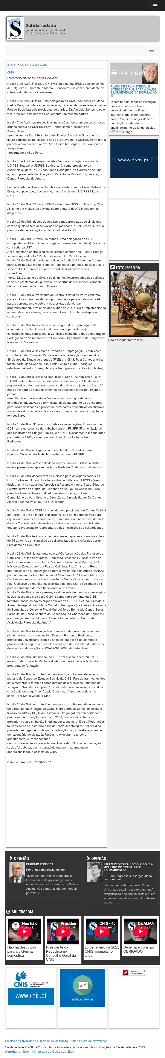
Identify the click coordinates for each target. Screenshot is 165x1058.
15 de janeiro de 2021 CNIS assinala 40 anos (102, 951)
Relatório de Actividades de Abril (33, 78)
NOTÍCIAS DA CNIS (33, 64)
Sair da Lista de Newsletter (88, 1040)
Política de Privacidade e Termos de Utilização (36, 1040)
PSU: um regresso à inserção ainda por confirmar (128, 877)
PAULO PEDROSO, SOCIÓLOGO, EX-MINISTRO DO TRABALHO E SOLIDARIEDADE (128, 867)
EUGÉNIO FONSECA (39, 864)
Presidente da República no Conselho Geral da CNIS (61, 953)
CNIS (10, 72)
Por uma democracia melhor (45, 869)
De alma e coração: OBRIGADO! (139, 949)
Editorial (116, 131)
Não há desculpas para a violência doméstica (21, 951)
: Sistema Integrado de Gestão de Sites (39, 1051)
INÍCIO (12, 64)
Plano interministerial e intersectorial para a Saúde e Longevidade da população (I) (133, 91)
